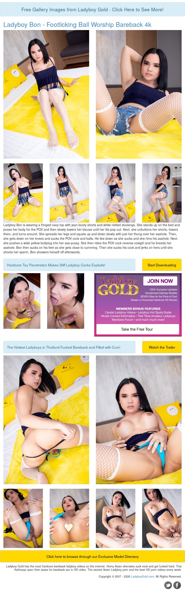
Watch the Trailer (162, 347)
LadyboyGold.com (142, 576)
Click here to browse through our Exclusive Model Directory (92, 556)
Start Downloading (162, 264)
